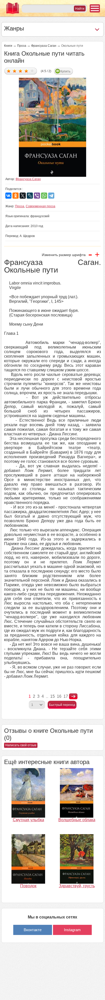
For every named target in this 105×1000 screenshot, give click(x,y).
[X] (23, 196)
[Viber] (37, 196)
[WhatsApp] (44, 196)
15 (52, 696)
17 (65, 696)
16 (59, 696)
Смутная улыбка (28, 820)
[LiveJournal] (30, 196)
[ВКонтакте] (8, 196)
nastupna (73, 696)
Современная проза (40, 206)
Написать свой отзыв (20, 745)
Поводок (28, 886)
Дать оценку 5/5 (32, 71)
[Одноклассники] (15, 196)
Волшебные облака (76, 820)
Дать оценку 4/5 (26, 71)
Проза (21, 45)
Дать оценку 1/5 (9, 71)
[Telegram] (51, 196)
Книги (8, 45)
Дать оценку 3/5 (20, 71)
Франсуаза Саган (43, 45)
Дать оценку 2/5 (14, 71)
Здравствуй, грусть (77, 886)
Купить (65, 71)
